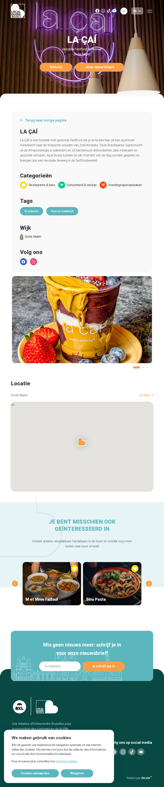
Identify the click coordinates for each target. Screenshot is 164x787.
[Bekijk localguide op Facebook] (97, 11)
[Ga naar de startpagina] (18, 11)
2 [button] (143, 367)
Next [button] (149, 584)
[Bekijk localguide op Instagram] (103, 11)
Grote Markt (33, 236)
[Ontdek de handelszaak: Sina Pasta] (112, 583)
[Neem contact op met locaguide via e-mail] (140, 751)
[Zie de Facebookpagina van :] (23, 261)
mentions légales (66, 761)
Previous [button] (15, 584)
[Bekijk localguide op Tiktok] (108, 11)
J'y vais (144, 395)
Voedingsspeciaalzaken (125, 185)
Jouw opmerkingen (99, 67)
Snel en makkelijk (62, 211)
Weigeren (77, 773)
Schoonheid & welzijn (82, 185)
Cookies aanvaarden (35, 773)
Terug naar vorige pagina (45, 120)
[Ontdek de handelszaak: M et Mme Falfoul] (52, 583)
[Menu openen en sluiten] (149, 11)
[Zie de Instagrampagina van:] (33, 261)
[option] (82, 319)
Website (56, 67)
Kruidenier (32, 211)
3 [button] (147, 367)
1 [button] (136, 367)
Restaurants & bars (42, 185)
